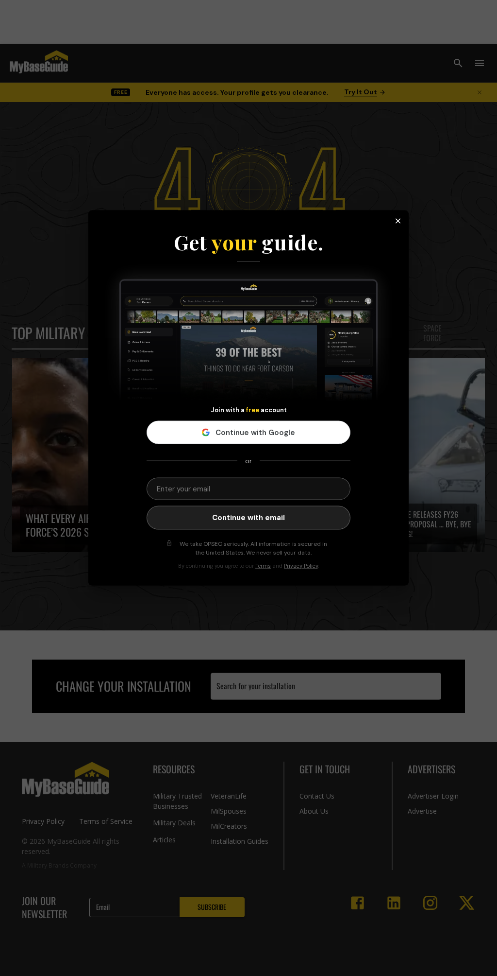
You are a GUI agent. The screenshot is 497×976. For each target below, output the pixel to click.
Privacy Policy (301, 565)
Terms (263, 565)
